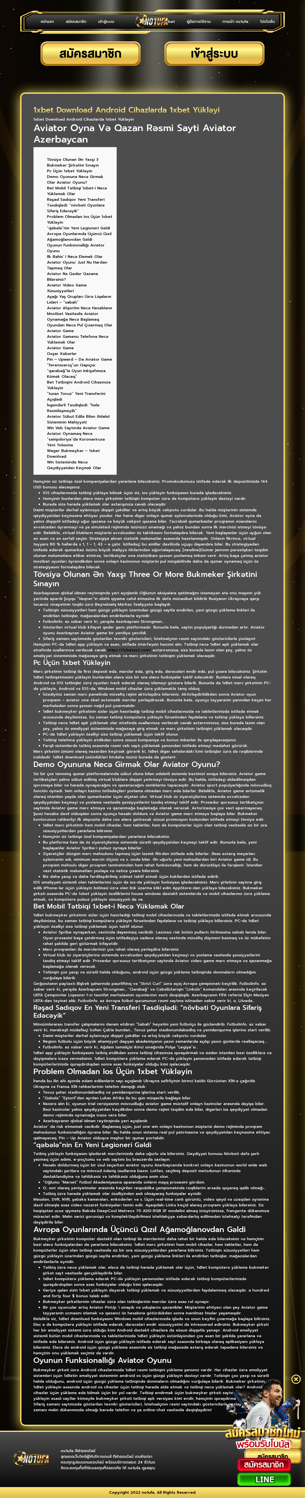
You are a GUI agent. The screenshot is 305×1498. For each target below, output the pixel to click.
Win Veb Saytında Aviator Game (78, 428)
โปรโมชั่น (267, 22)
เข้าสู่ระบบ (106, 22)
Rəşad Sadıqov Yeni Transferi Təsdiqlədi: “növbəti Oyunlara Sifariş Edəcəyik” (76, 205)
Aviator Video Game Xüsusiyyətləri (67, 288)
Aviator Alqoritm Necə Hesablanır (79, 308)
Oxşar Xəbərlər (62, 354)
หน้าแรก (47, 22)
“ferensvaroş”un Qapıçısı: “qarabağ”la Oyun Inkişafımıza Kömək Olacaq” (76, 370)
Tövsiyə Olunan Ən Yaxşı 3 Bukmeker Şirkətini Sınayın (73, 162)
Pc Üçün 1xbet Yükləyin (69, 171)
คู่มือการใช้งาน (199, 22)
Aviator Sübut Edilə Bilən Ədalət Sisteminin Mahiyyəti (78, 419)
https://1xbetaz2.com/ (129, 650)
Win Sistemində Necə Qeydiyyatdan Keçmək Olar (74, 465)
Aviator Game (60, 348)
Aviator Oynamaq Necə (69, 434)
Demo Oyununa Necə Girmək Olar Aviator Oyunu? (75, 179)
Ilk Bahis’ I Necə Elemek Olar (75, 257)
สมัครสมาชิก (76, 22)
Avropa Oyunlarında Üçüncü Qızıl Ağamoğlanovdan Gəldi (79, 236)
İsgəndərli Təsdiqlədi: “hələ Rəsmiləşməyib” (73, 408)
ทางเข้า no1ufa (235, 22)
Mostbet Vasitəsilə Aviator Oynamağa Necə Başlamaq (73, 316)
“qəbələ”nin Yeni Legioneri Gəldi (78, 228)
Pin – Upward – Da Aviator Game (79, 359)
